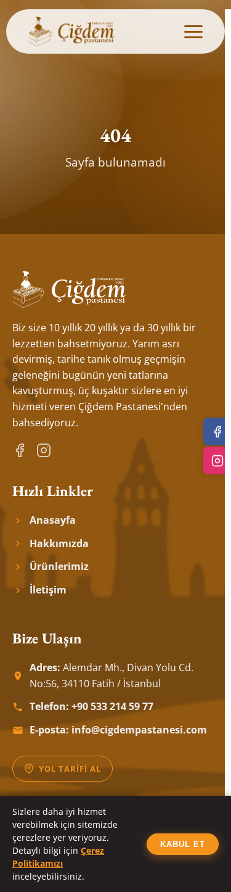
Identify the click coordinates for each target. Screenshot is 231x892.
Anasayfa (53, 520)
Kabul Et (182, 844)
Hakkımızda (59, 543)
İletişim (48, 590)
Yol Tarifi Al (70, 768)
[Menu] (193, 31)
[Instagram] (43, 450)
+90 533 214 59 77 (112, 706)
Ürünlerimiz (59, 566)
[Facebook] (19, 450)
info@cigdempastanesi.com (139, 730)
